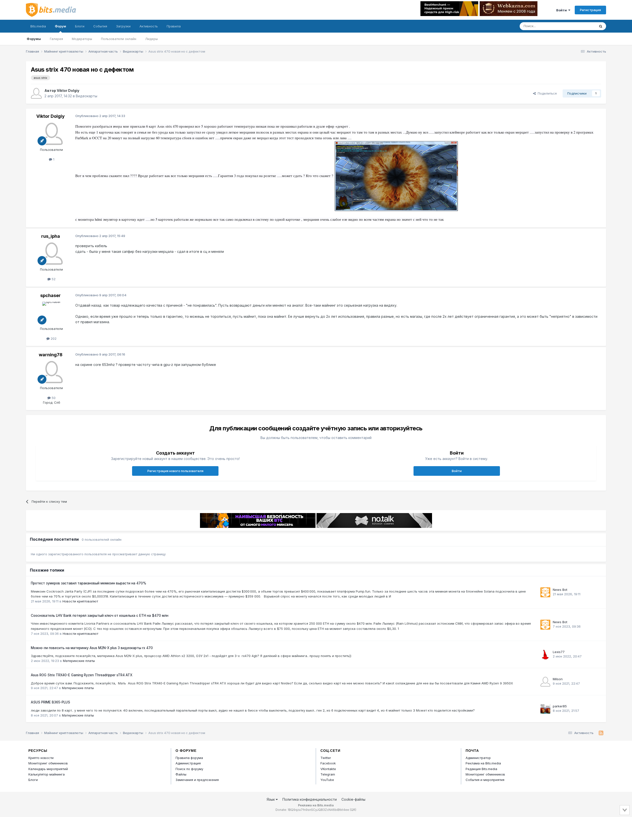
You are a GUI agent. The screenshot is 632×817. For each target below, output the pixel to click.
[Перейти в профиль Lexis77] (545, 654)
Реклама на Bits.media (483, 763)
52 (53, 279)
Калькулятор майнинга (46, 774)
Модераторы (82, 39)
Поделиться (546, 93)
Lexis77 (559, 652)
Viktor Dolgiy (68, 90)
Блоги (79, 26)
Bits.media (38, 26)
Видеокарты (86, 96)
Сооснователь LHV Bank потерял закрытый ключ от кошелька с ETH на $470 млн (99, 616)
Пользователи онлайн (118, 39)
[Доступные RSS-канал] (601, 733)
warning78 (50, 354)
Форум (60, 26)
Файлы (181, 774)
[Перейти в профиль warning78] (51, 372)
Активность (148, 26)
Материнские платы (79, 661)
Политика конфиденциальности (309, 799)
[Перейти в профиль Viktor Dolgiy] (36, 93)
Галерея (56, 39)
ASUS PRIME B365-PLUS (50, 702)
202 (53, 338)
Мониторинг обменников (48, 763)
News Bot (560, 590)
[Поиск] (600, 26)
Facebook (328, 763)
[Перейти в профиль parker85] (545, 709)
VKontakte (328, 769)
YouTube (327, 780)
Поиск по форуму (189, 769)
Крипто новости (41, 758)
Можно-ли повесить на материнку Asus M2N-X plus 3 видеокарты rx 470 (92, 648)
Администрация (188, 763)
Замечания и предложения (197, 780)
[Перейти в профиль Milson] (545, 682)
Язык (271, 799)
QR (353, 810)
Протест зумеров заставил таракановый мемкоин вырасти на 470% (88, 583)
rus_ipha (50, 236)
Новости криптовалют (80, 601)
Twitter (325, 758)
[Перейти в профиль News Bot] (545, 592)
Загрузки (123, 26)
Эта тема (582, 26)
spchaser (50, 295)
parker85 (560, 706)
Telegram (327, 774)
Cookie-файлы (353, 799)
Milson (558, 679)
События (100, 26)
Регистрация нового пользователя (175, 471)
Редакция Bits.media (481, 769)
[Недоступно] (396, 176)
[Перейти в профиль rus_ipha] (51, 253)
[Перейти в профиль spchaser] (51, 313)
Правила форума (189, 758)
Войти (562, 10)
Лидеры (151, 39)
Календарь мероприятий (48, 769)
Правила (174, 26)
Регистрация (590, 10)
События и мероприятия (485, 780)
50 (53, 398)
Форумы (34, 39)
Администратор (478, 758)
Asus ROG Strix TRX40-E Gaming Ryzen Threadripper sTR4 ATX (81, 675)
